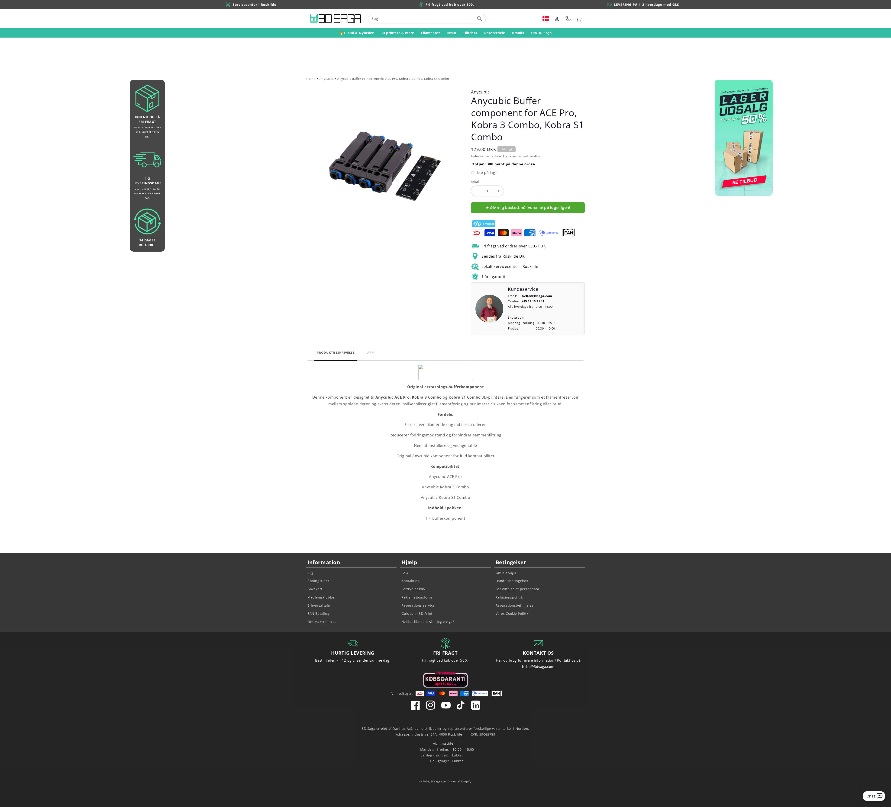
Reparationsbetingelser (515, 605)
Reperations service (418, 605)
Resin (451, 33)
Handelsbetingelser (512, 581)
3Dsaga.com (439, 781)
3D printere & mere (397, 33)
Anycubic (326, 79)
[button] (545, 18)
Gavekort (314, 589)
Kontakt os (410, 581)
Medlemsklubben (321, 597)
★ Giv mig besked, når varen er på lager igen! (528, 207)
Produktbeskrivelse (336, 352)
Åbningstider (318, 581)
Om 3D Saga (541, 33)
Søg (310, 572)
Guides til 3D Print (416, 613)
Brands (518, 33)
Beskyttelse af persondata (517, 589)
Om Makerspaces (321, 621)
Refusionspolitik (509, 597)
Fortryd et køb (413, 589)
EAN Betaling (318, 613)
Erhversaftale (318, 605)
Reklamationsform (416, 597)
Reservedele (494, 33)
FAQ (404, 572)
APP (370, 352)
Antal (475, 181)
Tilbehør (470, 33)
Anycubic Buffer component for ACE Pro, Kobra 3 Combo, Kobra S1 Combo (393, 79)
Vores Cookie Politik (512, 613)
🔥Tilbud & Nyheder (356, 33)
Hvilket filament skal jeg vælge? (427, 621)
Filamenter (430, 33)
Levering (501, 156)
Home (310, 79)
